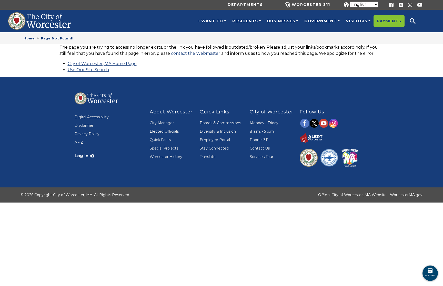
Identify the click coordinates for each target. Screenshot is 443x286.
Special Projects (164, 148)
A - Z (79, 142)
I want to (210, 20)
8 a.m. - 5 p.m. (262, 131)
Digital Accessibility (92, 117)
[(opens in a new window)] (399, 4)
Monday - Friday (264, 123)
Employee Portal (215, 139)
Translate (208, 156)
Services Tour (261, 156)
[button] (416, 21)
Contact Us (260, 148)
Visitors (356, 20)
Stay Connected (214, 148)
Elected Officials (164, 131)
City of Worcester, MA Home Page (102, 63)
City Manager (162, 123)
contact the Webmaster (195, 53)
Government (320, 20)
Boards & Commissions (220, 123)
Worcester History (166, 156)
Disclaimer (84, 125)
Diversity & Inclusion (218, 131)
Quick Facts (160, 139)
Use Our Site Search (88, 69)
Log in (81, 155)
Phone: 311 (259, 139)
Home (29, 38)
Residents (245, 20)
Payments (389, 20)
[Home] (45, 16)
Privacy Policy (87, 134)
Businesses (281, 20)
